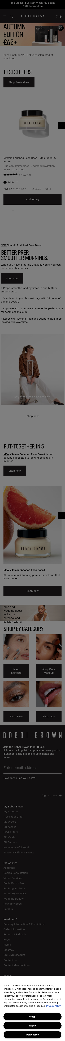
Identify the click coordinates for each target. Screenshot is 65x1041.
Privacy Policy (53, 1005)
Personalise (32, 1034)
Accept (32, 1016)
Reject (32, 1025)
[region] (32, 1008)
